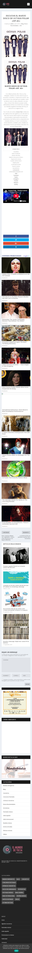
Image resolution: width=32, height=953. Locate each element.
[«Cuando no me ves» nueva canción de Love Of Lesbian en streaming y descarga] (16, 577)
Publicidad (4, 938)
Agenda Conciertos (7, 923)
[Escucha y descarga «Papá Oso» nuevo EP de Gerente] (16, 626)
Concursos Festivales (8, 797)
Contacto (4, 942)
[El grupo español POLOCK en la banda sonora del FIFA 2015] (16, 555)
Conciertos (6, 793)
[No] (30, 948)
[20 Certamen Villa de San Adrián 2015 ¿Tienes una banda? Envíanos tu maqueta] (16, 599)
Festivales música (8, 812)
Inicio (3, 920)
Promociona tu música (8, 935)
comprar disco (16, 149)
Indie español (6, 815)
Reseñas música (7, 823)
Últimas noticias (7, 830)
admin (12, 23)
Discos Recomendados (9, 804)
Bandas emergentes (8, 785)
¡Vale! (16, 950)
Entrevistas (6, 808)
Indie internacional (8, 819)
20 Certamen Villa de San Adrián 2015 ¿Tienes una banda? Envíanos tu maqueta (15, 609)
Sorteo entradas (7, 826)
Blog (22, 23)
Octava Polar (19, 112)
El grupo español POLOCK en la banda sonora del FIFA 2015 (14, 566)
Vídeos (5, 834)
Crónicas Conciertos (8, 800)
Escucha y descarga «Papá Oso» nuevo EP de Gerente (16, 642)
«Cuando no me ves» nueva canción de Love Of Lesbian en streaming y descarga (15, 586)
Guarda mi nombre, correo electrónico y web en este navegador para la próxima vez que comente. (16, 680)
